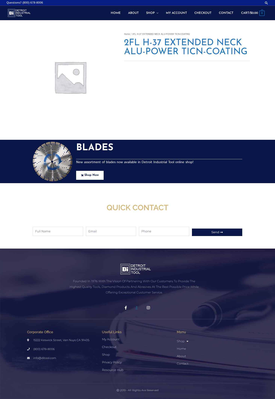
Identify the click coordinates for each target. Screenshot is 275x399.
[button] (266, 3)
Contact (182, 363)
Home (127, 34)
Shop (106, 354)
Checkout (109, 347)
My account (111, 339)
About (181, 356)
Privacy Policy (112, 362)
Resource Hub (112, 370)
